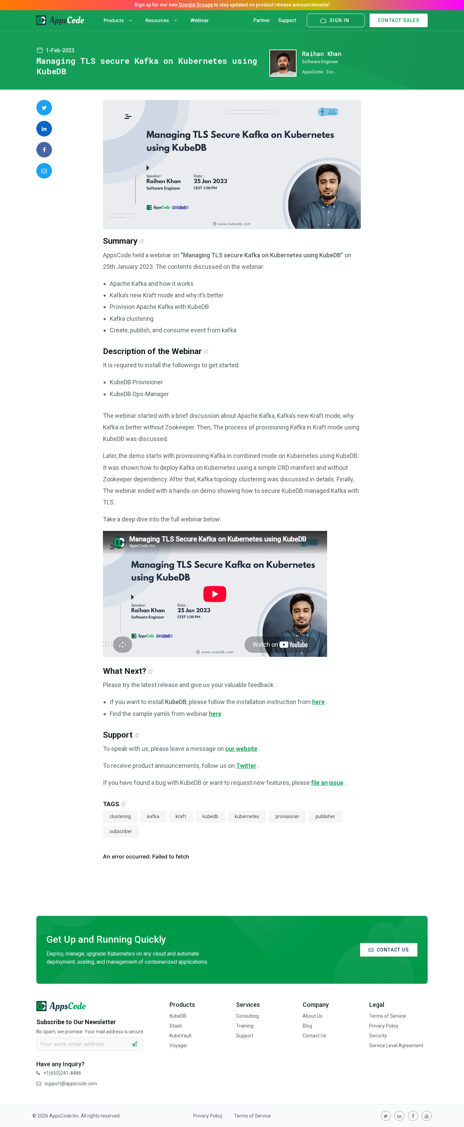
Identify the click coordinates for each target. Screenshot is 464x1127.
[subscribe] (134, 1044)
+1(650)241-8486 (62, 1073)
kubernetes (247, 816)
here (318, 701)
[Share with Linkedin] (44, 128)
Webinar (200, 20)
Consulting (247, 1016)
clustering (120, 816)
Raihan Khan (321, 54)
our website (241, 748)
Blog (307, 1026)
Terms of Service (387, 1016)
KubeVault (180, 1035)
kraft (181, 816)
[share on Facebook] (44, 150)
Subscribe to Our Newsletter (76, 1022)
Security (378, 1035)
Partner (261, 20)
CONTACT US (393, 950)
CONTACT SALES (399, 20)
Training (244, 1026)
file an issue (327, 782)
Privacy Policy (383, 1026)
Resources (158, 20)
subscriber (121, 831)
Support (287, 20)
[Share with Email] (44, 171)
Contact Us (314, 1035)
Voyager (178, 1045)
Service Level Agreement (396, 1045)
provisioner (287, 816)
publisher (325, 816)
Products (114, 20)
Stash (175, 1026)
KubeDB (177, 1016)
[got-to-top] (450, 1106)
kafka (153, 816)
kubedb (210, 816)
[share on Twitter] (44, 107)
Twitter (246, 765)
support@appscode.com (70, 1083)
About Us (312, 1016)
